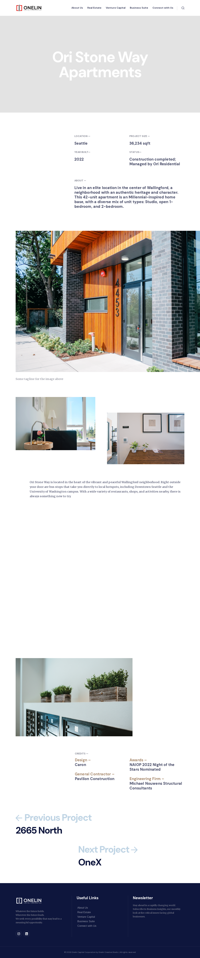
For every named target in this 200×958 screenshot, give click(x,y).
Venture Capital (115, 7)
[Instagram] (19, 934)
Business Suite (139, 7)
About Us (77, 7)
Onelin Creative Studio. (108, 952)
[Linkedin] (26, 934)
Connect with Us (162, 7)
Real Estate (94, 7)
